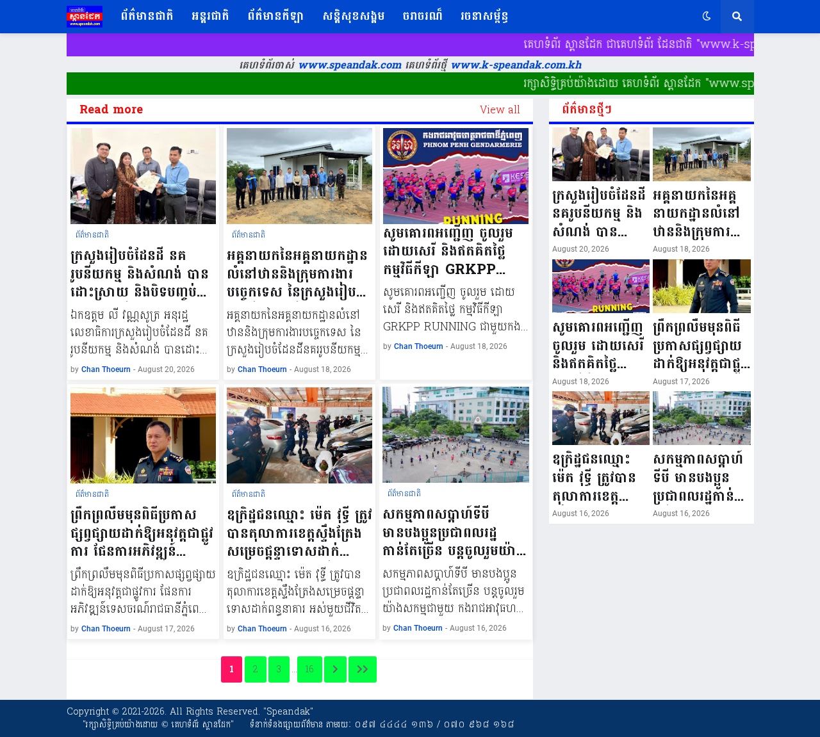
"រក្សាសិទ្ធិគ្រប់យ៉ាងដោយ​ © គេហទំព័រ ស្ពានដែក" (158, 725)
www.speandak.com (347, 65)
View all (500, 110)
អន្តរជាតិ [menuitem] (210, 16)
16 (310, 669)
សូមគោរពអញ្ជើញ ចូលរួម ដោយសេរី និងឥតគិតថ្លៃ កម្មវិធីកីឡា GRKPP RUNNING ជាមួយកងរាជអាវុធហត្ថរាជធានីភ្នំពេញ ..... (453, 251)
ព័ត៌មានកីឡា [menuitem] (275, 16)
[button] (707, 16)
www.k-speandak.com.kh (515, 65)
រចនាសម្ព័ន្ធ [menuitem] (485, 16)
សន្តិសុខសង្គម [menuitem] (353, 16)
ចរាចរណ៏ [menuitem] (423, 16)
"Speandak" (286, 712)
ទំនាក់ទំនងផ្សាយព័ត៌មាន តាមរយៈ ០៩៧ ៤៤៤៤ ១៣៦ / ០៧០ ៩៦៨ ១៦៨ (382, 725)
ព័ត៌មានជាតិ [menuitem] (147, 16)
